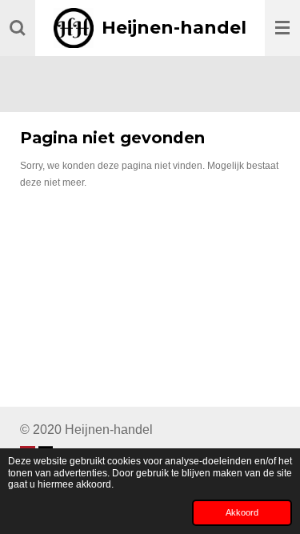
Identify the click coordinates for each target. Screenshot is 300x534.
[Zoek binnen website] (17, 28)
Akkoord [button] (242, 512)
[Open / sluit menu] (282, 28)
